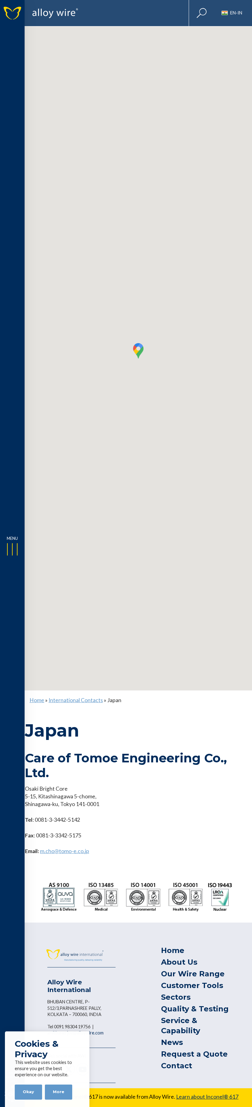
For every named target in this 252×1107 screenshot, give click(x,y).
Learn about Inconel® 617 (207, 1096)
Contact (176, 1065)
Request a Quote (194, 1054)
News (172, 1042)
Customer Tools (192, 985)
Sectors (176, 997)
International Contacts (76, 700)
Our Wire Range (193, 973)
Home (37, 700)
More (58, 1091)
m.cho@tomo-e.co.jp (64, 851)
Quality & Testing (195, 1008)
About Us (179, 962)
